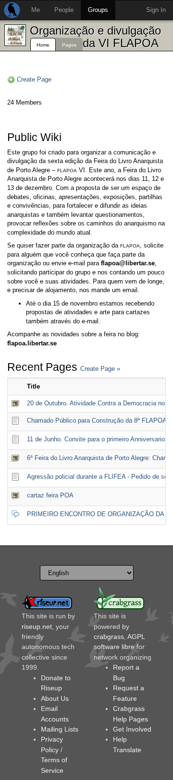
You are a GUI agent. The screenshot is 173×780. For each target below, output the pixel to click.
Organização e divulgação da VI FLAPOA (95, 36)
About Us (55, 698)
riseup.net (37, 626)
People (64, 9)
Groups (98, 9)
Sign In (156, 9)
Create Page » (100, 368)
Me (35, 9)
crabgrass (109, 636)
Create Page (34, 79)
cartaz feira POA (50, 495)
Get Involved (132, 729)
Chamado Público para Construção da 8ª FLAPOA (97, 420)
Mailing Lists (59, 729)
